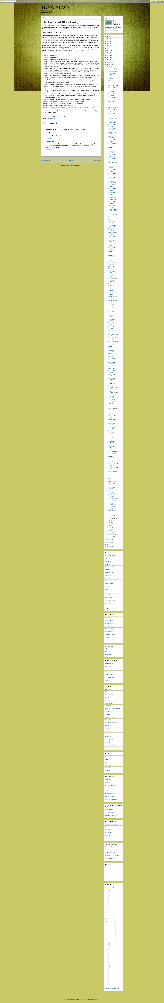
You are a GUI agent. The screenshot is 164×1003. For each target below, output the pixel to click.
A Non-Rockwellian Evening (113, 163)
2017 (108, 43)
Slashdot (107, 770)
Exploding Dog (109, 578)
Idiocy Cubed (108, 788)
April (110, 530)
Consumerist (108, 827)
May (110, 527)
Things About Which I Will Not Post (113, 387)
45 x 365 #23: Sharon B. (112, 170)
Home (71, 160)
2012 (108, 55)
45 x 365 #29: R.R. (113, 85)
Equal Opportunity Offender (112, 133)
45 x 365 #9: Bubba (111, 371)
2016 (108, 46)
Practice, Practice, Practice (113, 90)
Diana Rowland (109, 694)
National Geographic (110, 651)
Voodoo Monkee (109, 796)
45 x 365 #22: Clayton (112, 185)
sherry (47, 127)
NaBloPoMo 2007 (51, 118)
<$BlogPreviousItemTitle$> (112, 988)
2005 (108, 542)
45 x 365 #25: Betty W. (112, 140)
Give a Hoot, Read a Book (113, 334)
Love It (110, 216)
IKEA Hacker (108, 706)
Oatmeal (107, 589)
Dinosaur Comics (109, 572)
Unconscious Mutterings (111, 148)
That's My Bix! (109, 739)
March (110, 532)
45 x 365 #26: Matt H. (112, 125)
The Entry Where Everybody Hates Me (112, 280)
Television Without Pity (111, 634)
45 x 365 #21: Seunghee (111, 202)
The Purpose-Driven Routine (112, 118)
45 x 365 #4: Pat (112, 451)
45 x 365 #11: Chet (113, 341)
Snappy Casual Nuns (110, 793)
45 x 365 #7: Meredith (111, 396)
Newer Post (46, 160)
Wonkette (107, 680)
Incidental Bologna (110, 790)
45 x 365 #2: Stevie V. (111, 484)
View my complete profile (111, 30)
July (110, 523)
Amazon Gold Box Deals (111, 824)
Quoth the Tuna (112, 403)
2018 (108, 41)
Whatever (107, 747)
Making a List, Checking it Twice (111, 443)
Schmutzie (108, 731)
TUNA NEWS (55, 7)
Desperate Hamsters (110, 785)
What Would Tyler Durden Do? (113, 745)
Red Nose (107, 725)
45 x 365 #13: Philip (111, 312)
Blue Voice (108, 666)
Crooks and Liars (109, 669)
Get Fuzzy (108, 580)
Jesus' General (108, 674)
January (111, 537)
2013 (108, 53)
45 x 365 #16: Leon (111, 271)
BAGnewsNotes (109, 663)
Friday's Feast (112, 80)
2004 (108, 544)
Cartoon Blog (108, 558)
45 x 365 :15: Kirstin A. (111, 289)
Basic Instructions (110, 555)
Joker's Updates (109, 620)
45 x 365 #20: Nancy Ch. (112, 222)
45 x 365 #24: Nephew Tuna (112, 155)
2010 (108, 60)
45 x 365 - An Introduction (112, 503)
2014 (108, 50)
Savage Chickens (109, 594)
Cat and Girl (108, 561)
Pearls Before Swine (110, 592)
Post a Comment (48, 153)
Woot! (106, 838)
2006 (108, 539)
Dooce (107, 697)
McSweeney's (108, 765)
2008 (108, 64)
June (110, 525)
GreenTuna (118, 21)
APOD (106, 649)
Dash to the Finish (113, 105)
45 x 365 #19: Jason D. (111, 237)
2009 (108, 62)
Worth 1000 (108, 654)
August (111, 520)
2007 (108, 67)
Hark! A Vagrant (109, 583)
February (111, 534)
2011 (108, 57)
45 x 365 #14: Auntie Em (111, 304)
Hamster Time (108, 617)
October (111, 516)
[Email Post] (64, 116)
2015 (108, 48)
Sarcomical (108, 728)
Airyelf (87, 999)
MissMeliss (108, 714)
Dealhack (107, 829)
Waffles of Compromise (111, 799)
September (111, 518)
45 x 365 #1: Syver (113, 498)
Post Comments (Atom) (74, 165)
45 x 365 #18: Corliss (111, 244)
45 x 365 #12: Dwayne (111, 327)
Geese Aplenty (109, 703)
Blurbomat (108, 689)
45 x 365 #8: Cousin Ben (111, 379)
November (111, 71)
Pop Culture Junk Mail (110, 719)
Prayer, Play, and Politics (111, 722)
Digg (106, 759)
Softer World (108, 597)
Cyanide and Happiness (111, 566)
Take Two (110, 354)
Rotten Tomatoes (109, 631)
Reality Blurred (109, 623)
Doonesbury (108, 575)
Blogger (98, 999)
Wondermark (108, 606)
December (111, 69)
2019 (108, 39)
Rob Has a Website (110, 629)
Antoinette (48, 141)
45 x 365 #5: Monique (111, 424)
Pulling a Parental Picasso (112, 229)
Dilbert (107, 569)
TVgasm (107, 640)
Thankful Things (112, 197)
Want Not (107, 835)
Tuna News (108, 779)
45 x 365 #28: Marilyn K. (112, 98)
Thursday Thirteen (109, 812)
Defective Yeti (109, 692)
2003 (108, 546)
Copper (107, 564)
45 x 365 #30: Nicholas (112, 74)
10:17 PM (48, 138)
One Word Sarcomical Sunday (111, 432)
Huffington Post (109, 672)
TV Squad (107, 637)
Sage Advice (111, 192)
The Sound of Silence (111, 319)
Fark (106, 762)
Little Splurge (108, 832)
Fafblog (107, 700)
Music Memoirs (109, 809)
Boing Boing (108, 756)
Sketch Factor (109, 733)
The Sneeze (108, 742)
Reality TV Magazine (110, 626)
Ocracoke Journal (109, 717)
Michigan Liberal (109, 677)
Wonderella (108, 603)
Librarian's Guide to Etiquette (112, 708)
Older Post (96, 160)
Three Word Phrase (110, 600)
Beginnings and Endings (112, 491)
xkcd (106, 608)
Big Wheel (107, 782)
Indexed (107, 586)
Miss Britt (107, 711)
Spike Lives (108, 736)
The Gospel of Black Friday (112, 178)
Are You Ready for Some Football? (113, 210)
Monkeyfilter (108, 768)
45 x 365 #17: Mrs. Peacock (113, 259)
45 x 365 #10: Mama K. (111, 359)
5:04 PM (48, 149)
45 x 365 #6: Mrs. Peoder (113, 409)
